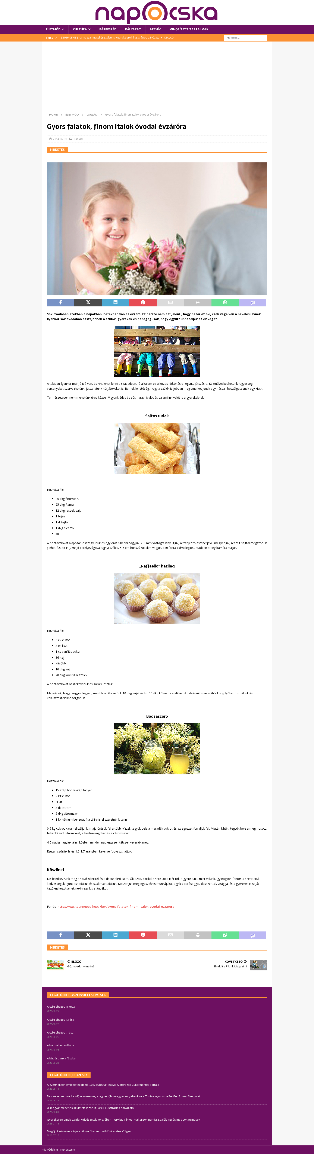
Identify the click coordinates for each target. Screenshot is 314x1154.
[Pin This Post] (143, 303)
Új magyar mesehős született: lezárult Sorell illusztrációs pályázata (90, 1108)
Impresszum (67, 1149)
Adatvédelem (50, 1149)
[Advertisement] (157, 79)
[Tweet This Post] (88, 303)
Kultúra (80, 29)
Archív (155, 29)
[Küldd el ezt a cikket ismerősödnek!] (170, 303)
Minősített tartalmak (188, 29)
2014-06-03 (60, 139)
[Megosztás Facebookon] (60, 303)
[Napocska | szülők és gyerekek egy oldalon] (157, 12)
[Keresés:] (245, 37)
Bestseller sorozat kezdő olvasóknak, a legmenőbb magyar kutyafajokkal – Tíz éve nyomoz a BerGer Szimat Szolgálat (123, 1096)
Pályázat (133, 29)
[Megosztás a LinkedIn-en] (115, 303)
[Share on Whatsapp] (225, 303)
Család (78, 139)
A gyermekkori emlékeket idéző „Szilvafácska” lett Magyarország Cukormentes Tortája (103, 1085)
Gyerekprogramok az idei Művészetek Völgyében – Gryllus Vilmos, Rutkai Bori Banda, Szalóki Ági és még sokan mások (123, 1119)
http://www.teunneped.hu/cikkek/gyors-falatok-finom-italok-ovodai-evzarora (115, 906)
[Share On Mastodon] (252, 303)
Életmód (53, 29)
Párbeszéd (107, 29)
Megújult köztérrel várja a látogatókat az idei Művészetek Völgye (89, 1131)
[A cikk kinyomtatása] (197, 303)
